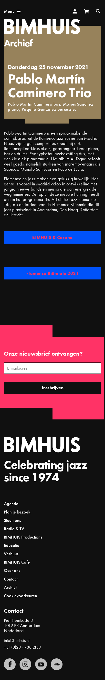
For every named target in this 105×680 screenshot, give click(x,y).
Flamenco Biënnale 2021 (52, 273)
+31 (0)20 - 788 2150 (22, 647)
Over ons (12, 570)
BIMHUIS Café (17, 562)
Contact (11, 579)
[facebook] (10, 664)
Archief (18, 43)
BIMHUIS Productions (23, 537)
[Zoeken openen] (98, 11)
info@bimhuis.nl (17, 640)
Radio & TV (14, 528)
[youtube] (41, 664)
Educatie (11, 545)
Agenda (11, 503)
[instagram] (25, 664)
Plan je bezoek (17, 512)
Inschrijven (52, 387)
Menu (9, 11)
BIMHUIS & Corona (52, 237)
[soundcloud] (57, 664)
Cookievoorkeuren (20, 596)
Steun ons (12, 520)
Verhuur (11, 553)
